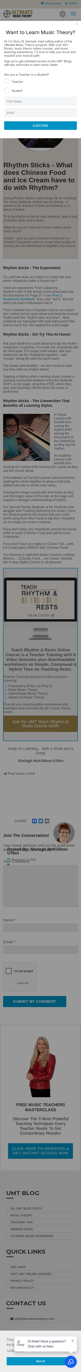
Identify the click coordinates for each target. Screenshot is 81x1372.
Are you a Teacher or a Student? (26, 74)
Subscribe (40, 125)
